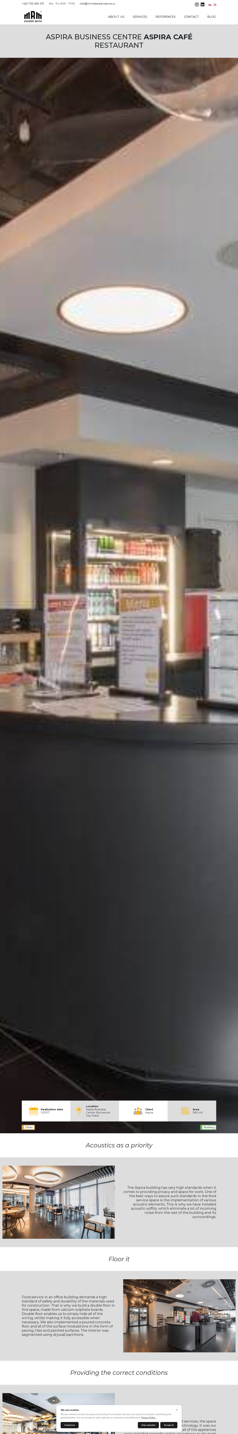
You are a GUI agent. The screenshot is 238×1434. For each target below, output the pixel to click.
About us (116, 16)
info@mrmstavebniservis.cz (97, 3)
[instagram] (197, 4)
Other (29, 1127)
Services (140, 16)
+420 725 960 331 (33, 3)
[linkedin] (202, 4)
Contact (191, 16)
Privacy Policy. (148, 1417)
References (166, 16)
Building (209, 1127)
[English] (214, 4)
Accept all (169, 1425)
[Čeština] (210, 4)
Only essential (148, 1425)
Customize (69, 1425)
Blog (211, 16)
